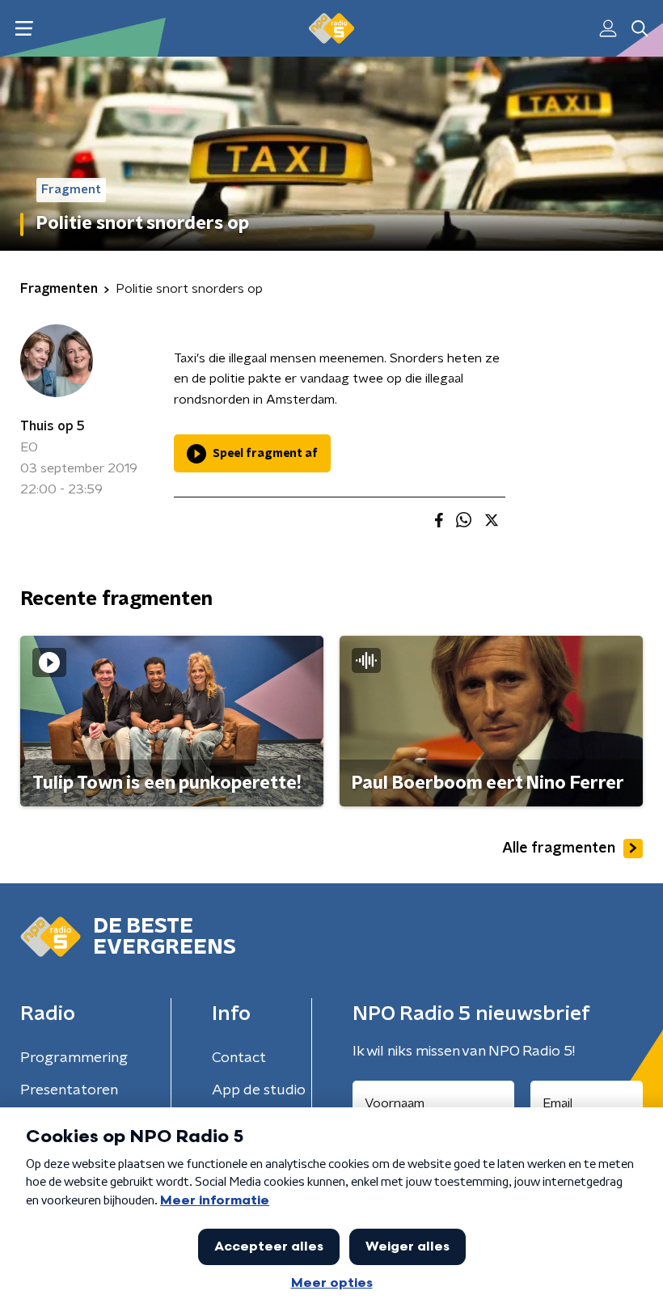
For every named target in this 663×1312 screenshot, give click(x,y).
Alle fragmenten (558, 848)
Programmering (74, 1058)
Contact (239, 1058)
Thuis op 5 (52, 426)
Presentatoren (69, 1090)
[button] (24, 29)
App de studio (259, 1090)
